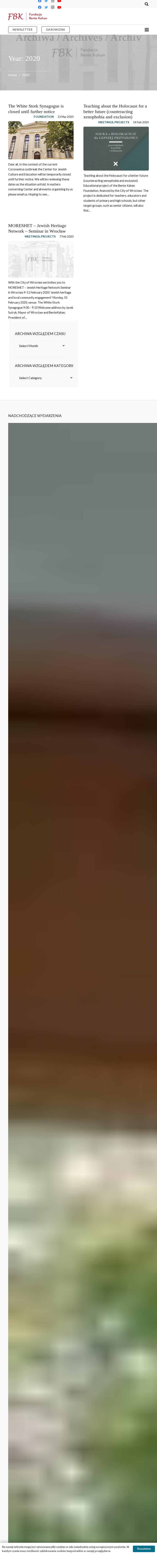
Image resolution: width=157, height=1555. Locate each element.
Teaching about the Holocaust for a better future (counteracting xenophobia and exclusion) (115, 111)
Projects (121, 122)
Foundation (44, 116)
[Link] (27, 16)
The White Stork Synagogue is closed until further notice (36, 108)
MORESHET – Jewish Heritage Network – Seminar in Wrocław (37, 228)
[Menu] (146, 30)
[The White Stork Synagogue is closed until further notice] (41, 140)
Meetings (105, 122)
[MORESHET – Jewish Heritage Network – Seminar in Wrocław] (41, 259)
